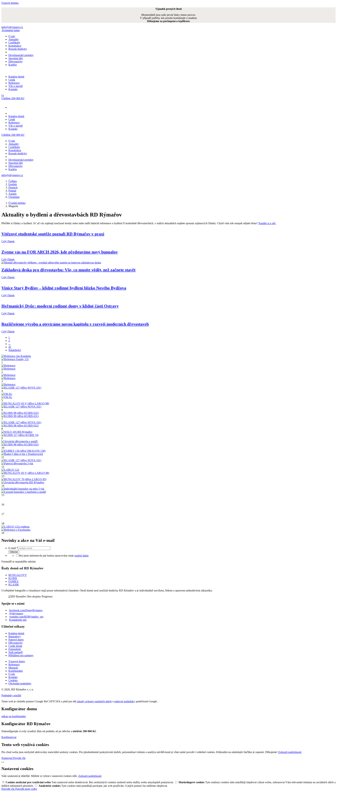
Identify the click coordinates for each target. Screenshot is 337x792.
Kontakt (12, 89)
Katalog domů (16, 76)
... (9, 343)
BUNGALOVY (17, 575)
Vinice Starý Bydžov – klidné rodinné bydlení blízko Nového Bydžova (63, 288)
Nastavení (7, 758)
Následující (14, 350)
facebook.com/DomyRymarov (26, 610)
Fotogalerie (14, 649)
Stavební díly (15, 58)
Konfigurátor (15, 670)
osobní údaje (81, 555)
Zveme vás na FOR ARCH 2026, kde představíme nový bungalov (59, 252)
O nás (11, 36)
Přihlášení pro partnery (21, 655)
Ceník (11, 79)
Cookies (13, 680)
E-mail (13, 548)
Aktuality (13, 39)
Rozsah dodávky (17, 48)
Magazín (13, 667)
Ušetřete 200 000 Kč (12, 98)
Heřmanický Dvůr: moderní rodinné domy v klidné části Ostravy (60, 306)
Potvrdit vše (8, 788)
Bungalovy (14, 636)
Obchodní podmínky (19, 683)
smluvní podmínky (124, 701)
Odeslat (14, 552)
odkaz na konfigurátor (13, 716)
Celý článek (8, 241)
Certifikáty (14, 42)
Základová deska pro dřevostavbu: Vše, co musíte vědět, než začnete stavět (68, 270)
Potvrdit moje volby (26, 788)
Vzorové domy (16, 661)
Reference (14, 82)
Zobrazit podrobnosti (289, 752)
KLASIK (13, 584)
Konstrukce (14, 45)
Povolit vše (19, 758)
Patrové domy (16, 639)
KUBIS (12, 578)
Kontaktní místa (11, 30)
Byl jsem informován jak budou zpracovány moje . (54, 555)
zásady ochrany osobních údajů (94, 701)
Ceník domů (15, 645)
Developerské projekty (21, 55)
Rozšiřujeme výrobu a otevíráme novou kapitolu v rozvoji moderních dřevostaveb (75, 324)
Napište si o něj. (267, 223)
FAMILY (13, 581)
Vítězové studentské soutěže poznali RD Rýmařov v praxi (52, 234)
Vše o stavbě (15, 86)
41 (9, 346)
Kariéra (12, 64)
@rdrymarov (16, 613)
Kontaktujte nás (18, 619)
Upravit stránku (10, 2)
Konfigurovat (8, 737)
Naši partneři (15, 652)
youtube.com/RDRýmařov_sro (26, 616)
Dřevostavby (15, 61)
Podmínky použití (11, 695)
